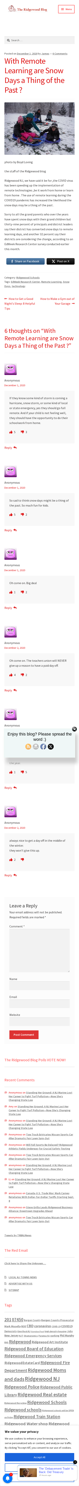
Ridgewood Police (22, 1387)
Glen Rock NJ (23, 1331)
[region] (39, 1455)
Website (14, 1015)
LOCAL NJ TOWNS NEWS (23, 1277)
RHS (6, 1342)
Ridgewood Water (21, 1423)
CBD (30, 1326)
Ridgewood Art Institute (50, 1342)
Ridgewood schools (23, 1409)
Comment (17, 926)
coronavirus (42, 1326)
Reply (8, 448)
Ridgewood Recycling (15, 1403)
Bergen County (32, 1320)
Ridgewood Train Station (37, 1416)
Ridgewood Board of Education (33, 1348)
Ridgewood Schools (28, 277)
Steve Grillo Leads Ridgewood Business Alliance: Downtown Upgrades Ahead (41, 1209)
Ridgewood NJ (42, 1378)
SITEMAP (14, 1290)
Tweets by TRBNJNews (17, 1235)
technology (18, 286)
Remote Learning (51, 281)
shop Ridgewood (54, 1423)
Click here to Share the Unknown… (25, 1263)
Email (13, 997)
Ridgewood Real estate (42, 1394)
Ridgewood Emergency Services (33, 1355)
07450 (17, 1319)
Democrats (10, 1331)
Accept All (39, 1457)
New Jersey (11, 1335)
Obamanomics (31, 1335)
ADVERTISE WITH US (20, 1283)
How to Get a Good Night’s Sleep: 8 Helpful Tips (19, 304)
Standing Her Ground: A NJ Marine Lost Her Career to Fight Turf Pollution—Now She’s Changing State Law (40, 1096)
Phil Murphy (67, 1335)
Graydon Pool (37, 1331)
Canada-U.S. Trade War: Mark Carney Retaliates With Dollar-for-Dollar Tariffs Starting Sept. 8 (41, 1197)
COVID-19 (56, 1326)
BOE (23, 1326)
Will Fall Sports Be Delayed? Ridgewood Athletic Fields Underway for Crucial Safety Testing (40, 1146)
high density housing (56, 1331)
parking (54, 1335)
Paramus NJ (44, 1335)
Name (13, 979)
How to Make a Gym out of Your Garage (57, 301)
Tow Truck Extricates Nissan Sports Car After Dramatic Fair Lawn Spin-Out (41, 1136)
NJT (21, 1335)
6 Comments (60, 53)
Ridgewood (20, 1341)
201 (7, 1319)
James (45, 53)
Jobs (70, 1331)
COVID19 (66, 1326)
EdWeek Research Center (25, 281)
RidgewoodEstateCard (22, 1363)
